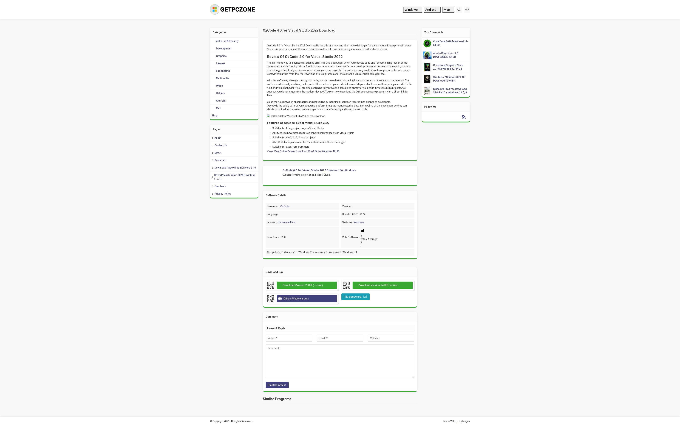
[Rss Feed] (463, 116)
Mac (447, 10)
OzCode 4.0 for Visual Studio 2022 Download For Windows (319, 170)
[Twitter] (435, 116)
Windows (411, 10)
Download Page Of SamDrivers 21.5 (235, 167)
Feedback (220, 186)
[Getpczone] (233, 9)
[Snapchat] (456, 116)
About (217, 137)
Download (220, 160)
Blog (214, 115)
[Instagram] (449, 116)
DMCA (217, 152)
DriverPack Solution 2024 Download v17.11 (235, 177)
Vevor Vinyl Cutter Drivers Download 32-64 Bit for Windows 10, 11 (303, 151)
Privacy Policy (222, 193)
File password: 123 (355, 296)
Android (431, 10)
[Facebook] (428, 116)
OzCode (284, 206)
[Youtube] (442, 116)
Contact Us (220, 145)
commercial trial (286, 222)
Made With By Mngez (456, 421)
